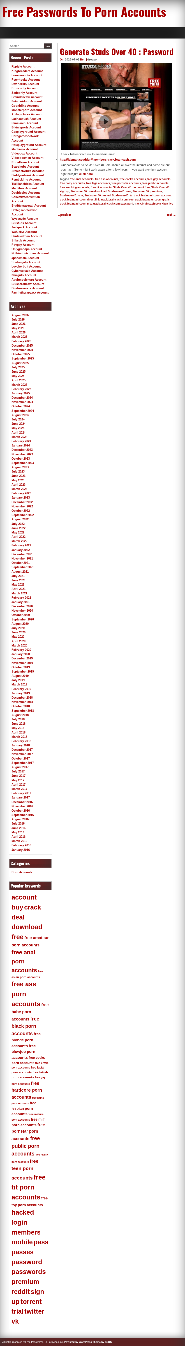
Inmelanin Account (25, 123)
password (27, 1262)
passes (23, 1252)
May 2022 (18, 532)
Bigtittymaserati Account (29, 205)
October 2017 (21, 758)
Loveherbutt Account (26, 266)
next (171, 214)
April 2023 (18, 484)
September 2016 (23, 815)
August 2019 (20, 676)
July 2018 (18, 719)
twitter (34, 1311)
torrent (31, 1301)
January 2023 (21, 497)
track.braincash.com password (113, 203)
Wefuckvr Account (24, 232)
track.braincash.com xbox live (153, 203)
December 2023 (22, 449)
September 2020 (23, 619)
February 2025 (21, 389)
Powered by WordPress (78, 1342)
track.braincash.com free (117, 199)
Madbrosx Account (25, 149)
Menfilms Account (24, 188)
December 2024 (22, 397)
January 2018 (21, 745)
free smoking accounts (74, 187)
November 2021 (22, 558)
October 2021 (21, 562)
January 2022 (21, 550)
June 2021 (18, 580)
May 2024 (18, 428)
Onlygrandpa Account (27, 249)
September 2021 (23, 567)
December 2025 (22, 345)
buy (17, 907)
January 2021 (21, 602)
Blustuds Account (24, 223)
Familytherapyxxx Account (30, 292)
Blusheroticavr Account (28, 284)
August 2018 (20, 715)
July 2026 (18, 319)
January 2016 (21, 850)
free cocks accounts (133, 179)
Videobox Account (24, 153)
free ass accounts (106, 179)
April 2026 (18, 332)
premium (25, 1281)
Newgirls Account (24, 275)
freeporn (93, 59)
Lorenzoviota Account (27, 75)
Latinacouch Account (26, 119)
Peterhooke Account (26, 79)
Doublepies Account (26, 192)
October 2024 (21, 406)
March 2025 (19, 384)
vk (15, 1321)
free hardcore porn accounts (27, 1090)
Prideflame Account (25, 162)
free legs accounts (98, 183)
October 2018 (21, 706)
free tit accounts (101, 187)
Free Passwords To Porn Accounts (84, 11)
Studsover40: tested (97, 195)
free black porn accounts (25, 1026)
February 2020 (21, 649)
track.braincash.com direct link (80, 199)
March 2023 (19, 489)
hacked (23, 1212)
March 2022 (19, 541)
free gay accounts (159, 179)
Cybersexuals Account (27, 271)
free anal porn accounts (24, 961)
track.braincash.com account (152, 195)
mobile (22, 1242)
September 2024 (23, 410)
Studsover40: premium (147, 191)
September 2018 (23, 710)
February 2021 (21, 597)
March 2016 (19, 841)
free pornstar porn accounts (28, 1132)
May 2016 (18, 832)
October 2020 (21, 615)
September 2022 (23, 515)
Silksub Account (23, 240)
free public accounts (155, 183)
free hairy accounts (72, 183)
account (24, 897)
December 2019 (22, 658)
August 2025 (20, 363)
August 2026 (20, 315)
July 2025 (18, 367)
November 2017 (22, 754)
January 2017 (21, 797)
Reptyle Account (23, 66)
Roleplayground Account (29, 145)
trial (17, 1311)
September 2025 (23, 358)
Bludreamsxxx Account (28, 288)
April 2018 (18, 732)
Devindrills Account (25, 84)
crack (32, 907)
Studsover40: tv (122, 195)
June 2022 (18, 528)
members (26, 1232)
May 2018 (18, 728)
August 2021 (20, 571)
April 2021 (18, 589)
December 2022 (22, 502)
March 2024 (19, 437)
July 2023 (18, 471)
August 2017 (20, 767)
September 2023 (23, 463)
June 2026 (18, 324)
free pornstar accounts (126, 183)
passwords (29, 1271)
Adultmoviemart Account (29, 279)
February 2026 (21, 341)
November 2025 (22, 350)
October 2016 (21, 810)
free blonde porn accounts (26, 1040)
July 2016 (18, 823)
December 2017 (22, 749)
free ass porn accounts (26, 993)
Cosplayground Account (28, 131)
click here (86, 174)
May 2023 (18, 480)
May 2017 (18, 780)
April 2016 (18, 836)
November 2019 (22, 663)
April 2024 (18, 432)
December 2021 (22, 554)
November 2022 (22, 506)
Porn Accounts (22, 872)
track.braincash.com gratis (152, 199)
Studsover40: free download (88, 191)
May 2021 (18, 584)
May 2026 (18, 328)
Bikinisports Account (26, 127)
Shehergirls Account (26, 262)
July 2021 (18, 576)
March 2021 (19, 593)
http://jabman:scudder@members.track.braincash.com (98, 159)
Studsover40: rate (71, 195)
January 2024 (21, 445)
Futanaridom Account (27, 101)
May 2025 (18, 376)
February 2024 (21, 441)
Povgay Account (23, 244)
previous (64, 214)
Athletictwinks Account (28, 171)
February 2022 (21, 545)
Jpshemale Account (25, 258)
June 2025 (18, 371)
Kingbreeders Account (27, 71)
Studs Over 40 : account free (131, 187)
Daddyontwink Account (28, 175)
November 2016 (22, 806)
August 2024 (20, 415)
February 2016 (21, 845)
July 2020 (18, 628)
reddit (21, 1291)
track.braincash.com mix (76, 203)
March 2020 (19, 645)
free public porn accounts (26, 1146)
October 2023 (21, 458)
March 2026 (19, 336)
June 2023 (18, 476)
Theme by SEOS (102, 1342)
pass (41, 1242)
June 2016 (18, 828)
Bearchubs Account (25, 166)
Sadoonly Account (24, 92)
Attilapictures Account (27, 114)
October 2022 (21, 510)
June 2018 (18, 723)
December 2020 (22, 606)
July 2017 (18, 771)
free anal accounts (82, 179)
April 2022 (18, 536)
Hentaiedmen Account (27, 236)
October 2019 (21, 667)
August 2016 (20, 819)
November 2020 (22, 610)
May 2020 (18, 636)
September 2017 (23, 763)
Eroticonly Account (25, 88)
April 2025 (18, 380)
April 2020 (18, 641)
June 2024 (18, 423)
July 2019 (18, 680)
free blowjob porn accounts (24, 1052)
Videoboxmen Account (27, 157)
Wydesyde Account (25, 218)
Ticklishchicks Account (28, 184)
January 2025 (21, 393)
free (17, 937)
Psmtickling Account (26, 179)
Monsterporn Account (27, 110)
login (19, 1222)
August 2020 (20, 623)
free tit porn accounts (29, 1187)
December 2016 (22, 802)
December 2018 (22, 697)
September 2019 (23, 671)
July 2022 (18, 524)
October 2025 (21, 354)
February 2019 (21, 689)
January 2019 (21, 693)
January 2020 (21, 654)
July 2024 (18, 419)
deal (18, 917)
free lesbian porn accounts (24, 1108)
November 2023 (22, 454)
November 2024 (22, 402)
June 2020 (18, 632)
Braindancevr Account (27, 97)
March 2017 (19, 789)
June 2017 (18, 775)
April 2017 (18, 784)
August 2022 (20, 519)
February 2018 (21, 741)
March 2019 (19, 684)
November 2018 (22, 702)
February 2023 (21, 493)
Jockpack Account (24, 227)
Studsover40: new (119, 191)
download (27, 927)
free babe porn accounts (30, 1012)
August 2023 (20, 467)
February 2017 (21, 793)
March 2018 (19, 736)
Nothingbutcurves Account (30, 253)
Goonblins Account (25, 105)
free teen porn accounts (25, 1169)
